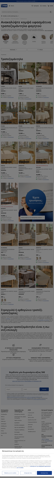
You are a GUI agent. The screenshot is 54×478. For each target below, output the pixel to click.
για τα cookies (20, 467)
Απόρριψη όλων (28, 473)
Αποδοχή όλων (44, 473)
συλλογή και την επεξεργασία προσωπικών (40, 466)
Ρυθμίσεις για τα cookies (10, 473)
